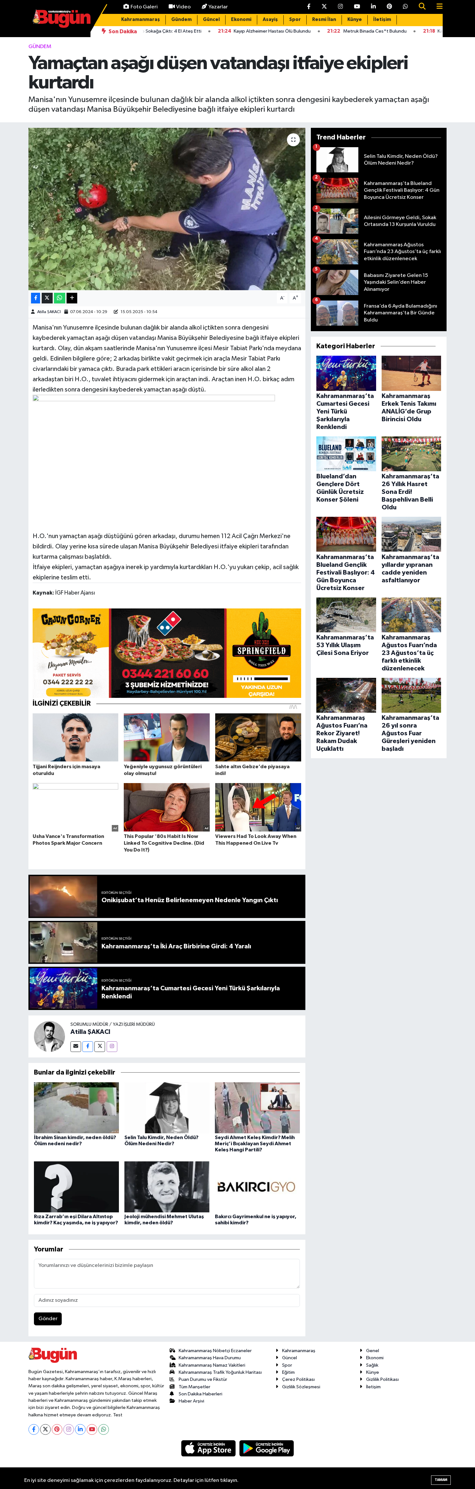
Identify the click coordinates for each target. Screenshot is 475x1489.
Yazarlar (218, 7)
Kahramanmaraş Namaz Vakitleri (212, 1365)
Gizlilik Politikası (382, 1379)
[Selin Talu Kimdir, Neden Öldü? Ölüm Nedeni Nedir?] (166, 1107)
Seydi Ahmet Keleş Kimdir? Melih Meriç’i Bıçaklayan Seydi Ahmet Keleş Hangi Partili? (255, 1143)
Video (183, 7)
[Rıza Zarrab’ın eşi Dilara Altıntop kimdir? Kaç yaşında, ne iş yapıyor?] (76, 1186)
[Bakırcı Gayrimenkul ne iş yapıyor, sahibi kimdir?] (257, 1186)
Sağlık (372, 1365)
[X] (45, 1429)
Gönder (48, 1318)
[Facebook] (87, 1046)
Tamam (441, 1480)
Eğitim (288, 1372)
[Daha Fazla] (72, 298)
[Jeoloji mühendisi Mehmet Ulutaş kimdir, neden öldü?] (166, 1186)
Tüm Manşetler (194, 1386)
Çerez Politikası (298, 1379)
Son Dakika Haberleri (200, 1394)
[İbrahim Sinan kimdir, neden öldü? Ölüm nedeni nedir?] (76, 1107)
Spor (295, 19)
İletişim (382, 19)
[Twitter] (99, 1046)
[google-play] (266, 1448)
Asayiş (270, 19)
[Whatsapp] (103, 1429)
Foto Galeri (144, 7)
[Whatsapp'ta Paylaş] (59, 298)
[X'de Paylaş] (47, 298)
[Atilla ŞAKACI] (49, 1036)
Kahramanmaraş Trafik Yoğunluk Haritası (220, 1372)
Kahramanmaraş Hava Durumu (210, 1357)
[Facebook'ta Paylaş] (35, 298)
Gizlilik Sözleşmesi (301, 1386)
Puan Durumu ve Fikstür (203, 1379)
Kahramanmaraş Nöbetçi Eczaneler (215, 1350)
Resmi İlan (324, 19)
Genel (372, 1350)
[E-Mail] (75, 1046)
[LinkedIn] (80, 1429)
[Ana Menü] (437, 7)
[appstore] (209, 1448)
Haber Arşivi (191, 1401)
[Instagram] (112, 1046)
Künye (354, 19)
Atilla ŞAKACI (49, 312)
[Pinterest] (57, 1429)
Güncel (211, 19)
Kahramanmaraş (140, 19)
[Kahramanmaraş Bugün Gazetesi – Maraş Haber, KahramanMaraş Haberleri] (61, 18)
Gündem (181, 19)
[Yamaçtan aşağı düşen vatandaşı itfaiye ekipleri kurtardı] (166, 209)
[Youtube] (92, 1429)
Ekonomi (241, 19)
